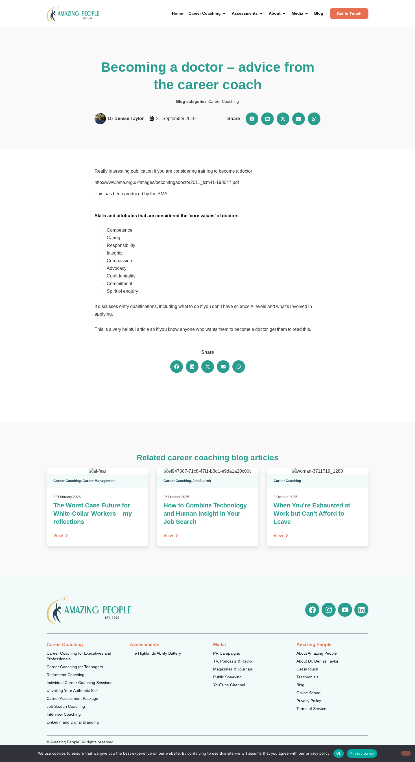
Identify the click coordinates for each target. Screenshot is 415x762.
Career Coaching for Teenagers (75, 667)
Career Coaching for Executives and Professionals (79, 656)
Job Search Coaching (66, 706)
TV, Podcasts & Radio (232, 661)
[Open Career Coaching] (224, 13)
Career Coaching (223, 101)
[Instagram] (329, 610)
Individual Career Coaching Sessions (79, 682)
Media (219, 644)
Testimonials (307, 677)
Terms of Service (311, 708)
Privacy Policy (308, 700)
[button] (252, 118)
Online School (308, 693)
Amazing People (313, 644)
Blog (300, 685)
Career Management (98, 481)
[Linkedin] (361, 610)
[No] (406, 753)
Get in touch (307, 669)
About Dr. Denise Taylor (317, 661)
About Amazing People (316, 653)
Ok (338, 753)
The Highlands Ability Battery (155, 653)
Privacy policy (362, 753)
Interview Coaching (64, 714)
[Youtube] (345, 610)
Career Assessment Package (72, 698)
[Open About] (284, 13)
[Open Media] (307, 13)
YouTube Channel (229, 685)
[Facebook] (312, 610)
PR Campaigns (226, 653)
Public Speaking (227, 677)
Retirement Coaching (65, 674)
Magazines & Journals (233, 669)
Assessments (144, 644)
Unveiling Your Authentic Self (72, 690)
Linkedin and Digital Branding (73, 722)
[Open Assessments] (261, 13)
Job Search (202, 481)
